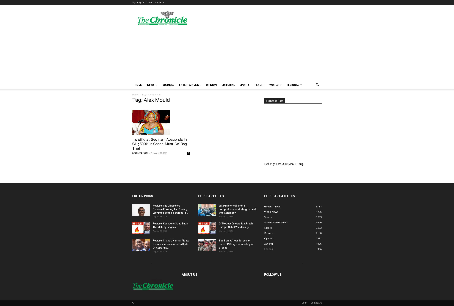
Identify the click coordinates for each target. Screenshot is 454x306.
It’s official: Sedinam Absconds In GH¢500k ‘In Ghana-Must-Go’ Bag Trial (159, 144)
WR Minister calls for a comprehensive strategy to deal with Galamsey (237, 209)
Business (168, 85)
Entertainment (190, 85)
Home (138, 85)
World (274, 85)
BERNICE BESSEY (140, 153)
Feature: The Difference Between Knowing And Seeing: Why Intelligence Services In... (170, 209)
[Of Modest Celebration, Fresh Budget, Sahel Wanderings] (207, 228)
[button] (317, 85)
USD (284, 164)
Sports (245, 85)
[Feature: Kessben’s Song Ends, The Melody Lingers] (141, 228)
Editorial (228, 85)
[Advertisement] (227, 54)
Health (259, 85)
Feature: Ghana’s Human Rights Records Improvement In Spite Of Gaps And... (171, 244)
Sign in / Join (138, 2)
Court (149, 2)
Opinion (211, 85)
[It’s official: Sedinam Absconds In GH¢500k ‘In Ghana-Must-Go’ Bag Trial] (161, 121)
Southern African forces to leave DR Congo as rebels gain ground (236, 244)
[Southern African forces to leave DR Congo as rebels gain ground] (207, 245)
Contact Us (160, 2)
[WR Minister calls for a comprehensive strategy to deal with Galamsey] (207, 210)
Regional (293, 85)
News (150, 85)
